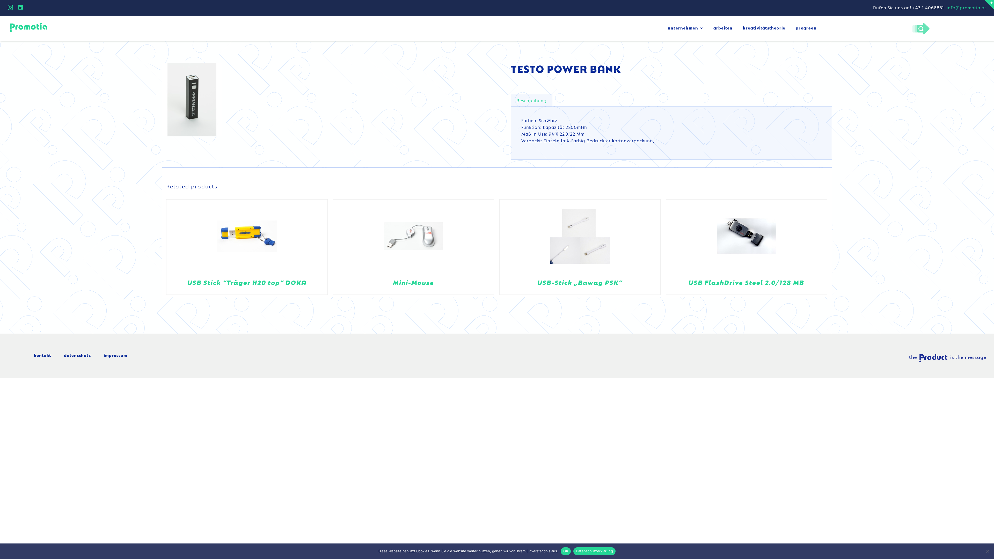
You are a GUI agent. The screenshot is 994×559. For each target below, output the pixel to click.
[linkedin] (20, 7)
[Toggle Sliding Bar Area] (989, 4)
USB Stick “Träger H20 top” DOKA (246, 282)
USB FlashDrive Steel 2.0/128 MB (746, 282)
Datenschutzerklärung (594, 551)
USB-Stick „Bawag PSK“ (580, 282)
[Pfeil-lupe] (921, 24)
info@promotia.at (966, 7)
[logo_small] (28, 23)
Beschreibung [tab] (531, 100)
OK (565, 551)
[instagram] (10, 7)
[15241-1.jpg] (192, 99)
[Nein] (987, 551)
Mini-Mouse (413, 282)
